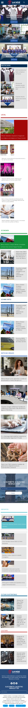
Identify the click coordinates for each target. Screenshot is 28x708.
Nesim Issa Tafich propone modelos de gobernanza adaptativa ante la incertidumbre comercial (12, 465)
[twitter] (14, 683)
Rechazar (12, 705)
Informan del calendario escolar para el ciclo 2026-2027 (14, 35)
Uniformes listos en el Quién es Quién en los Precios (14, 17)
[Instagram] (16, 683)
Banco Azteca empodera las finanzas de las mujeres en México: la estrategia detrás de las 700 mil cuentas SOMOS (13, 200)
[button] (2, 2)
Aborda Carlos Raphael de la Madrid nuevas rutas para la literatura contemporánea (21, 657)
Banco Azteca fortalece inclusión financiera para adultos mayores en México (21, 289)
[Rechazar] (25, 701)
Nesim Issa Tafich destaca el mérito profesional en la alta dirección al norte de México (21, 255)
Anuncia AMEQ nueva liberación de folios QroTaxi (21, 340)
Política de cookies (20, 705)
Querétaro (14, 22)
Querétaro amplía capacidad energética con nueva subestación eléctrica (21, 272)
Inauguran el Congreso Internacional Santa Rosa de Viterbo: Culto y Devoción (21, 641)
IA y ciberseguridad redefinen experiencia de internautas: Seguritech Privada (13, 437)
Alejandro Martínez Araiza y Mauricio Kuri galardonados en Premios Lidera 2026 (12, 179)
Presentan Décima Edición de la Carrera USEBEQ (21, 98)
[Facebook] (12, 683)
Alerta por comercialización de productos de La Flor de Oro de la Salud (13, 159)
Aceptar (5, 705)
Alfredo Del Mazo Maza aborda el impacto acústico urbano (20, 604)
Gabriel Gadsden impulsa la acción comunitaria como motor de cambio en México (13, 221)
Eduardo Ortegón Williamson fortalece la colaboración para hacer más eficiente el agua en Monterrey (13, 408)
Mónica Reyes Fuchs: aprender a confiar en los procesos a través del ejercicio (14, 379)
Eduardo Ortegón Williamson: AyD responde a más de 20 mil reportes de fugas (21, 621)
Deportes (14, 59)
